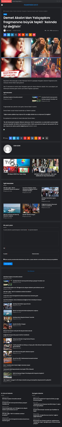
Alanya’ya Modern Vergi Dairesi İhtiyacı (24, 339)
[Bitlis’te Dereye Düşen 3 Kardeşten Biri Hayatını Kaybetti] (7, 375)
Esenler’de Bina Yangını (29, 214)
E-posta (5, 253)
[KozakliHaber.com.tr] (31, 5)
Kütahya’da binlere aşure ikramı (49, 198)
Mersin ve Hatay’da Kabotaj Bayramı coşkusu (11, 215)
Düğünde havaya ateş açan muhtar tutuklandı (49, 205)
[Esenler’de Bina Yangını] (31, 208)
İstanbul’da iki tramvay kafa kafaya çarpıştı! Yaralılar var (29, 281)
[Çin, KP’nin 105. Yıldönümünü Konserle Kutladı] (7, 360)
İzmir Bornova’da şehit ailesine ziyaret (23, 351)
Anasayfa (6, 11)
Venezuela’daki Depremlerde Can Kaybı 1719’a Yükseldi (18, 369)
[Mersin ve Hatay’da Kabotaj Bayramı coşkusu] (11, 208)
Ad (4, 248)
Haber (11, 11)
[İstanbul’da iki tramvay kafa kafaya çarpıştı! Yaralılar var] (36, 99)
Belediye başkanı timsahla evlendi (13, 97)
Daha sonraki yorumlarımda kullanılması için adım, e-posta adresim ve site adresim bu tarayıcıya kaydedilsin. (31, 259)
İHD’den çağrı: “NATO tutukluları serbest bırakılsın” (11, 188)
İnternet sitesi (35, 253)
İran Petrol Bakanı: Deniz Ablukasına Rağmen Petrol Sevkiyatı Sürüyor (30, 189)
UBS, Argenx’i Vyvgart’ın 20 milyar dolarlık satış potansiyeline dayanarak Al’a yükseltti (27, 380)
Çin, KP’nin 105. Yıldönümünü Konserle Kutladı (25, 358)
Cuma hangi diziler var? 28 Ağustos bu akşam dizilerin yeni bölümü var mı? (29, 1)
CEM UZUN (8, 30)
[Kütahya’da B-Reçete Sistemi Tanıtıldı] (7, 319)
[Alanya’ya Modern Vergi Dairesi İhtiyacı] (7, 340)
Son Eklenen (31, 271)
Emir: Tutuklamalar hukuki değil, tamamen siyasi (16, 365)
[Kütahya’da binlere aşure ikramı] (50, 192)
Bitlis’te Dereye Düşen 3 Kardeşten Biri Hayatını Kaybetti (28, 373)
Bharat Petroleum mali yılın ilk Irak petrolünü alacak (17, 331)
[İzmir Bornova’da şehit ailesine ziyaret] (7, 354)
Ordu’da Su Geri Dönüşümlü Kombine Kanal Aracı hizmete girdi (20, 295)
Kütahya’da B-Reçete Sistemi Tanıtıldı (23, 317)
